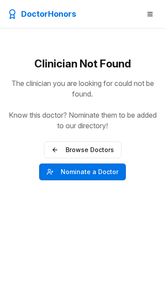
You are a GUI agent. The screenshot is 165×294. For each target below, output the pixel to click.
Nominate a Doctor (89, 171)
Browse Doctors (90, 149)
